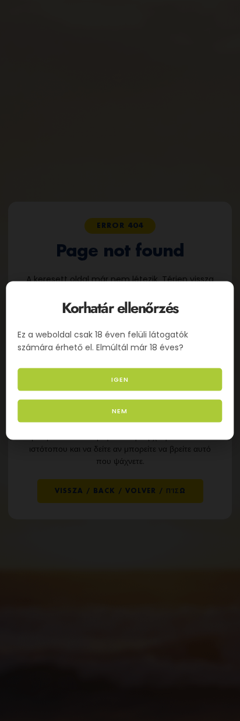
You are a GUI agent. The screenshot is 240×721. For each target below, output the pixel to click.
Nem (120, 411)
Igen (120, 379)
